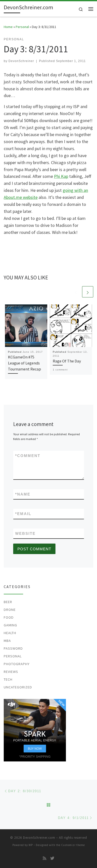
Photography (17, 664)
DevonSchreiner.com (39, 837)
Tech (8, 679)
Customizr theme (73, 845)
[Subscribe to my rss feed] (44, 858)
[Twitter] (52, 858)
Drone (10, 609)
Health (10, 633)
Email (23, 514)
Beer (8, 602)
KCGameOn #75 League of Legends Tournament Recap (24, 363)
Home (8, 27)
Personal (22, 27)
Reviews (11, 671)
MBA (7, 640)
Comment (27, 456)
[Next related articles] (87, 291)
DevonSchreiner (21, 61)
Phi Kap (61, 176)
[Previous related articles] (75, 291)
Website (25, 533)
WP (31, 845)
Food (9, 617)
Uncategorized (18, 687)
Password (13, 648)
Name (22, 494)
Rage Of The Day (67, 360)
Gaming (10, 625)
